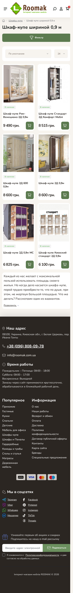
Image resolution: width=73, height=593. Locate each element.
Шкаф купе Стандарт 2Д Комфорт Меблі (53, 115)
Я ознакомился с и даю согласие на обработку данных (36, 557)
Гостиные (8, 411)
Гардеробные (10, 444)
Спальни (7, 420)
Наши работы (40, 411)
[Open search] (55, 9)
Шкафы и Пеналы (13, 439)
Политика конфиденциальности (42, 555)
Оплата (36, 420)
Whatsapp (12, 510)
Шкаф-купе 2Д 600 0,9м (15, 185)
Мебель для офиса (14, 430)
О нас (35, 406)
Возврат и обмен (42, 416)
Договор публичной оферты (49, 439)
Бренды (36, 453)
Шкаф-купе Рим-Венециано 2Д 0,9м (15, 115)
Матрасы (7, 458)
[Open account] (61, 9)
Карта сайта (39, 448)
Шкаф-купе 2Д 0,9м (51, 183)
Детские (7, 425)
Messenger (12, 515)
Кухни (6, 416)
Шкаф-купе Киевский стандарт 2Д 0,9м (52, 254)
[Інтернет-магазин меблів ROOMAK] (29, 8)
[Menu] (5, 9)
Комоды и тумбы (12, 449)
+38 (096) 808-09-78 (25, 346)
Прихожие (8, 406)
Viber (10, 504)
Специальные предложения (49, 457)
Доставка (38, 425)
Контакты (37, 443)
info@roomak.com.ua (21, 355)
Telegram (12, 499)
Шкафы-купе (16, 20)
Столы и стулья (11, 453)
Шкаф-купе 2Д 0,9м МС (18, 252)
